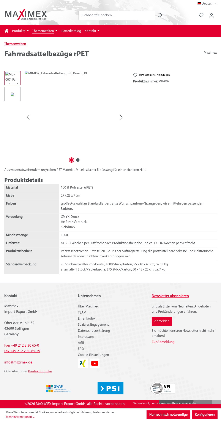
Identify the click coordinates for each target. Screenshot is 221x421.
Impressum (86, 337)
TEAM (82, 312)
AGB (81, 343)
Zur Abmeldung (163, 342)
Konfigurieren (205, 414)
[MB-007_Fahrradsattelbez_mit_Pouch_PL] (75, 117)
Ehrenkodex (86, 318)
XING (81, 361)
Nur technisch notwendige (168, 414)
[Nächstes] (121, 117)
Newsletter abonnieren (170, 296)
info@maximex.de (18, 362)
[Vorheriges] (28, 117)
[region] (64, 117)
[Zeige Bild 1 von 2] (71, 160)
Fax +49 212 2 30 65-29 (22, 351)
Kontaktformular (40, 371)
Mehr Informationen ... (20, 417)
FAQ (81, 349)
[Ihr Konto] (211, 15)
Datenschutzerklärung (94, 331)
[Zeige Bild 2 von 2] (77, 160)
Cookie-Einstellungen (93, 355)
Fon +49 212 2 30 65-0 (21, 345)
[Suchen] (160, 15)
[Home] (6, 31)
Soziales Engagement (93, 325)
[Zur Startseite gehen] (25, 14)
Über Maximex (88, 306)
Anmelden (161, 321)
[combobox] (117, 15)
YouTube (94, 361)
